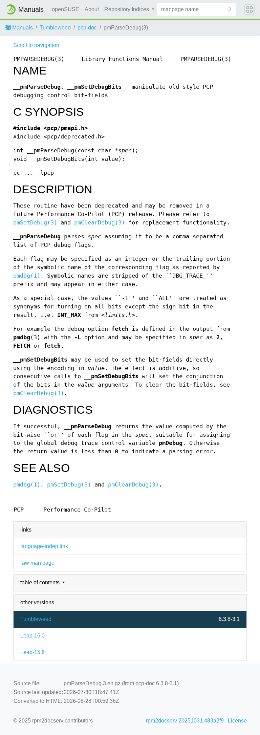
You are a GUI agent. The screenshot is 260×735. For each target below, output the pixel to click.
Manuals (22, 27)
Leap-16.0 (32, 636)
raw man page (37, 563)
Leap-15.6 (32, 652)
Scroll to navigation (36, 45)
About (92, 9)
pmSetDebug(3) (35, 222)
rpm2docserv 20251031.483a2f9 (185, 720)
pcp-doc (87, 27)
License (237, 720)
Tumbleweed (55, 27)
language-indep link (44, 546)
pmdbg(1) (26, 276)
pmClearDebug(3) (99, 222)
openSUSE (65, 9)
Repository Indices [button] (127, 9)
